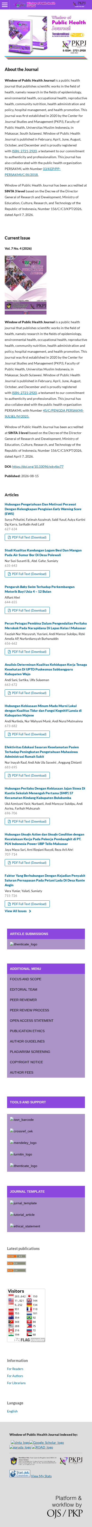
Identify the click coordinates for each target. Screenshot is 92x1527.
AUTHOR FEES (21, 1072)
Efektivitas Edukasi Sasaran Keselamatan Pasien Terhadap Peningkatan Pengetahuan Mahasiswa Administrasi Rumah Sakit (42, 751)
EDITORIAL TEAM (23, 989)
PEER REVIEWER (23, 1000)
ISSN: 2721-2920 (24, 393)
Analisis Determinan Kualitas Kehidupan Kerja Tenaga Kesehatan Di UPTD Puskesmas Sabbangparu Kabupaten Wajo (46, 669)
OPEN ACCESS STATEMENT (32, 1020)
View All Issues (16, 911)
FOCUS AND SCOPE (25, 979)
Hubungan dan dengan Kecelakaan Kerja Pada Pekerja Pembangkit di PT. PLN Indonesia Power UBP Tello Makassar (44, 839)
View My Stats (41, 1476)
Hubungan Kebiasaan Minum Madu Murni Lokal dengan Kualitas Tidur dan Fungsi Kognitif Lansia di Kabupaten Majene (43, 710)
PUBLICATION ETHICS (27, 1031)
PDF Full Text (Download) (28, 537)
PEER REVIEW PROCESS (29, 1010)
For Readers (15, 1369)
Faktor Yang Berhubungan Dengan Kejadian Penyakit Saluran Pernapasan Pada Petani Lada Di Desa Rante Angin (45, 880)
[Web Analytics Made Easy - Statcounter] (19, 1476)
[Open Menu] (4, 4)
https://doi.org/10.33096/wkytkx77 (37, 466)
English (12, 1411)
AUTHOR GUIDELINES (27, 1041)
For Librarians (16, 1383)
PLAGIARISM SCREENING (30, 1052)
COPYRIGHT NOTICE (26, 1062)
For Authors (15, 1376)
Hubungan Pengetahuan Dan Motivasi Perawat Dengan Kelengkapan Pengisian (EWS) (43, 509)
